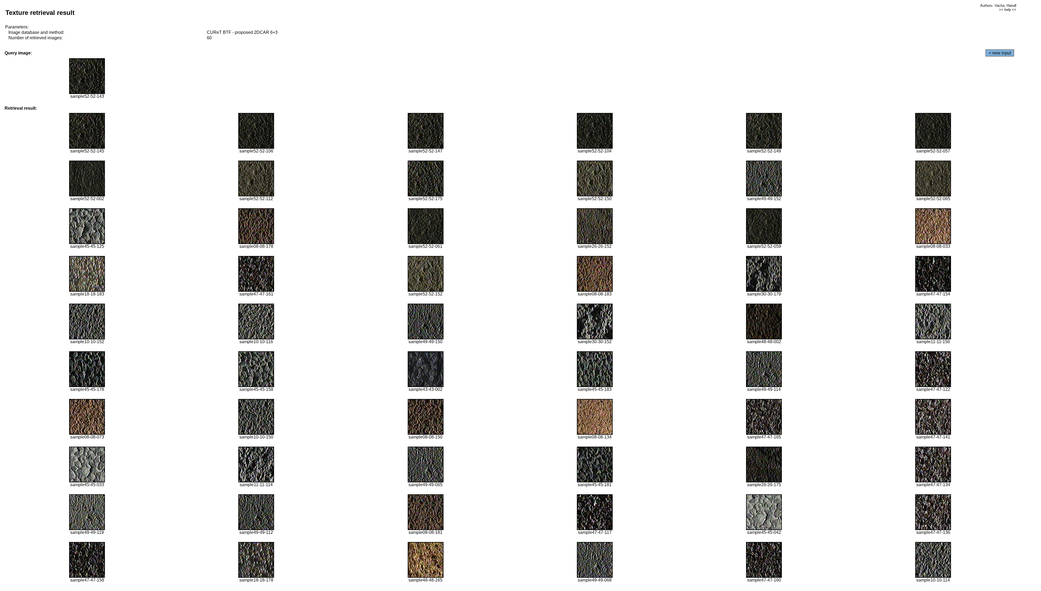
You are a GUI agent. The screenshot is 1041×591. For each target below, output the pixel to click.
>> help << (1007, 10)
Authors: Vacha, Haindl (998, 6)
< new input (1000, 53)
